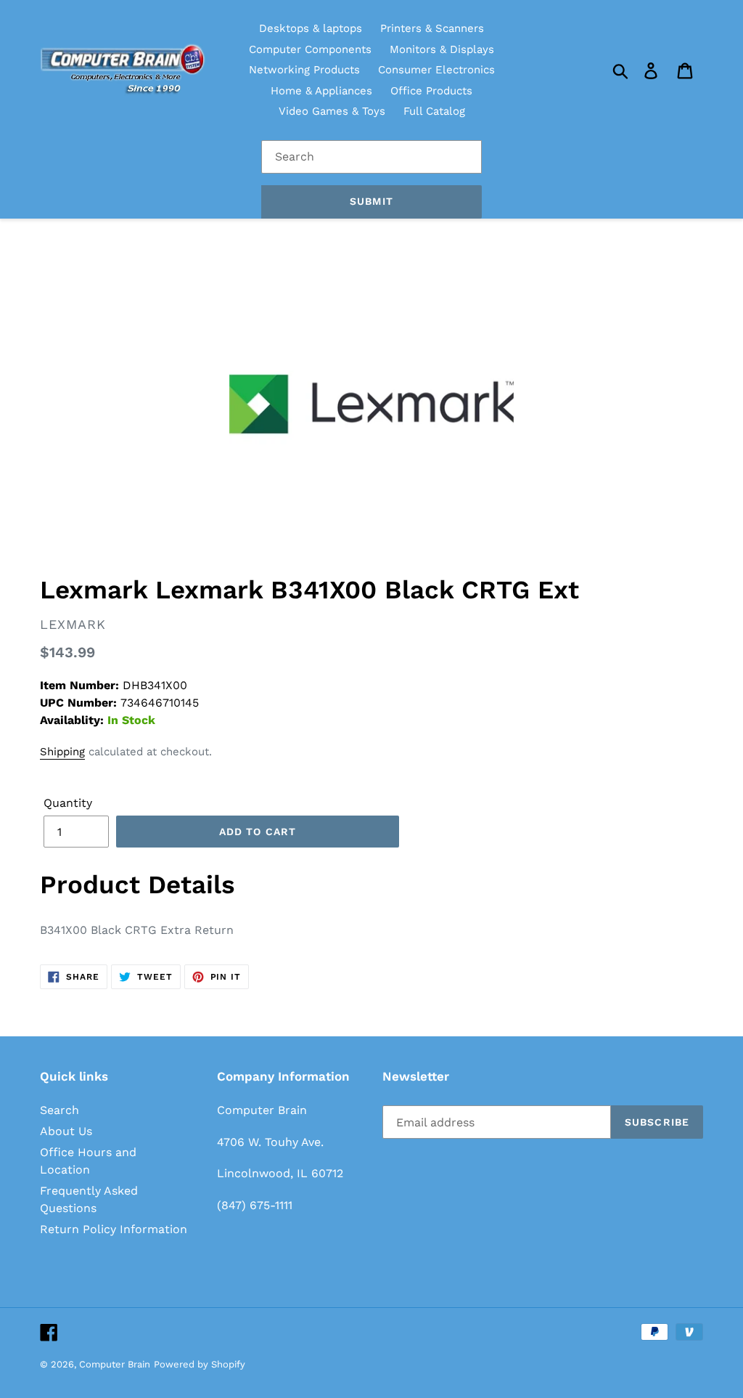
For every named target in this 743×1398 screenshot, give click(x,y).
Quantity (68, 803)
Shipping (62, 751)
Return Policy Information (113, 1229)
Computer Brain (114, 1364)
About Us (66, 1131)
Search (59, 1110)
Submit (371, 201)
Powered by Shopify (199, 1364)
